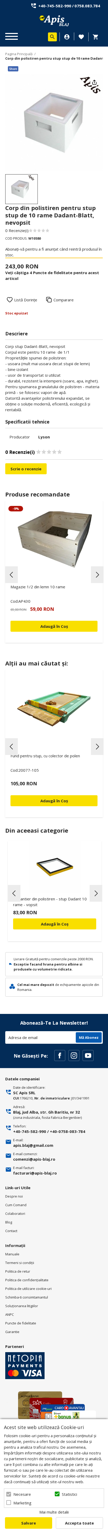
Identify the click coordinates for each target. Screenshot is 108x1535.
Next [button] (97, 574)
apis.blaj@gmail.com (33, 1145)
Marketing (22, 1502)
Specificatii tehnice (27, 422)
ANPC (9, 1314)
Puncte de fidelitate (20, 1323)
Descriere (16, 333)
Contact (11, 1230)
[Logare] (66, 36)
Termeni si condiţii (19, 1262)
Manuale (12, 1254)
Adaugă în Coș (54, 924)
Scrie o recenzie (25, 468)
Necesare (22, 1494)
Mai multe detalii (54, 1512)
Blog (8, 1222)
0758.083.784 (87, 5)
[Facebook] (60, 1055)
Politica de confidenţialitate (26, 1280)
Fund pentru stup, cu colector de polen (45, 755)
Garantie (12, 1331)
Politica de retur (17, 1271)
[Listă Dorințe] (81, 36)
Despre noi (14, 1196)
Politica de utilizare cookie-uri (28, 1288)
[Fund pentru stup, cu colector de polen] (54, 709)
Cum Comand (15, 1205)
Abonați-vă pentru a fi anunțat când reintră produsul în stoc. (53, 251)
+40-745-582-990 (54, 5)
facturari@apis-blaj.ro (35, 1173)
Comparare (63, 299)
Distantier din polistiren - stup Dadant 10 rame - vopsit (50, 901)
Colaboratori (15, 1213)
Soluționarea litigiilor (21, 1305)
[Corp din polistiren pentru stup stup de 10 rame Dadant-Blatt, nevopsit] (21, 189)
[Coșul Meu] (97, 36)
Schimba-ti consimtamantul (26, 1297)
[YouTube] (88, 1055)
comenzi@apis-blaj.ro (34, 1159)
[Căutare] (52, 36)
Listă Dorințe (25, 299)
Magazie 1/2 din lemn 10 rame (37, 586)
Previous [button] (11, 574)
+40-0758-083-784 (67, 1131)
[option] (54, 122)
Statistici (69, 1494)
